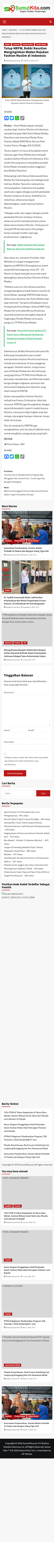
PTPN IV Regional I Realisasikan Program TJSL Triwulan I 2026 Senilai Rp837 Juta (25, 1138)
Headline (8, 541)
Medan (7, 44)
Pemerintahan (28, 44)
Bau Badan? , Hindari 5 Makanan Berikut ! (23, 840)
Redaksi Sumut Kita (13, 61)
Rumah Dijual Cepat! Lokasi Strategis (21, 819)
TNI (25, 643)
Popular (17, 643)
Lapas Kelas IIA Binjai (12, 1365)
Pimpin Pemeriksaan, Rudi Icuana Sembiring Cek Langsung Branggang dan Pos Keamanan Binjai (26, 1147)
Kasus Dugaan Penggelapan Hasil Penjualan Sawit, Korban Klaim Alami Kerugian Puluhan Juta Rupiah (25, 1127)
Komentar (9, 692)
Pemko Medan (41, 44)
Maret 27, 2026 (28, 555)
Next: (26, 491)
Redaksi (7, 854)
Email (31, 730)
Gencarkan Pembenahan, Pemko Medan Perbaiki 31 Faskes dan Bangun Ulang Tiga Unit (26, 550)
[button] (4, 21)
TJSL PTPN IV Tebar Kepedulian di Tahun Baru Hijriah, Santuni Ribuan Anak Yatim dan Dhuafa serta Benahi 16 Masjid (26, 1115)
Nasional (16, 44)
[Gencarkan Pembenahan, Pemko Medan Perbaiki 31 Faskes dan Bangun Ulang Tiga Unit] (27, 528)
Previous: (24, 476)
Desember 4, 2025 (29, 607)
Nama (7, 730)
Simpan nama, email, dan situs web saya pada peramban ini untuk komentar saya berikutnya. (26, 761)
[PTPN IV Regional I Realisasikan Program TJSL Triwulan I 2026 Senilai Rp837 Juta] (27, 1301)
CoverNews (42, 1450)
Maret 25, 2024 (29, 61)
